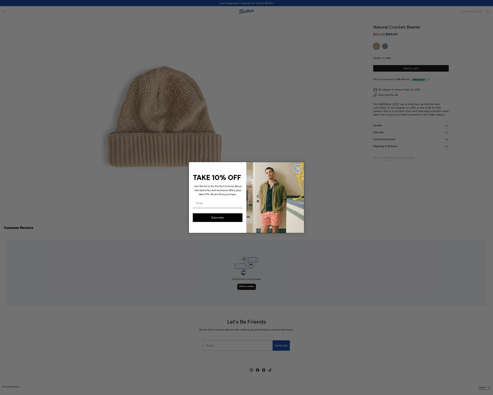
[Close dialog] (297, 168)
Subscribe (217, 217)
